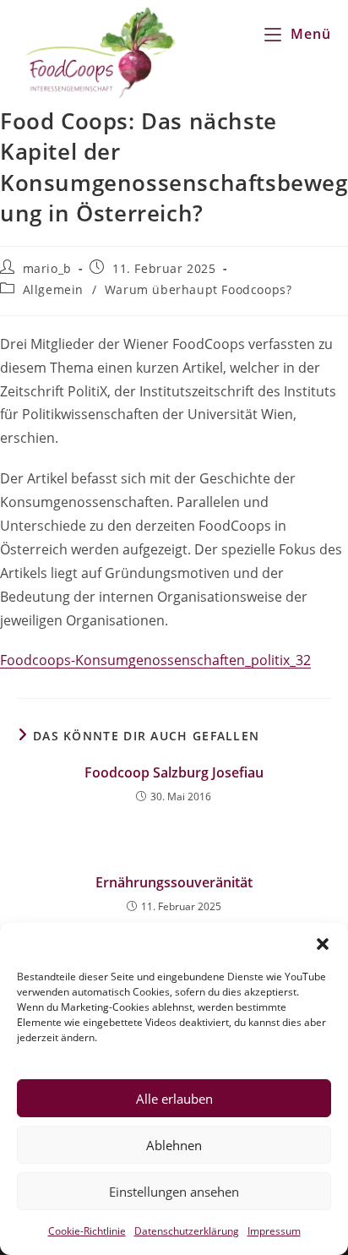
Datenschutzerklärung (186, 1231)
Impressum (274, 1231)
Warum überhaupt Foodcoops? (198, 289)
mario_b (47, 268)
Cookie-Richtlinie (87, 1231)
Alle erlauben (174, 1098)
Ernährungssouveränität (174, 882)
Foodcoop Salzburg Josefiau (174, 772)
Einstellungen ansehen (174, 1191)
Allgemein (53, 289)
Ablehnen (174, 1145)
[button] (322, 944)
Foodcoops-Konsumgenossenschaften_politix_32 (155, 660)
